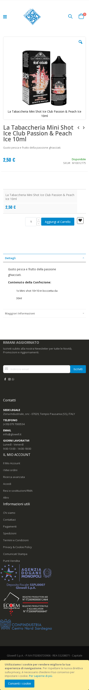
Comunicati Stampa (15, 554)
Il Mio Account (11, 463)
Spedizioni (9, 533)
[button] (80, 45)
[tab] (44, 258)
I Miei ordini (10, 470)
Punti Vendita (11, 561)
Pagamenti (10, 526)
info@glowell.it (12, 434)
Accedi (7, 484)
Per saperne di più (40, 676)
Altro (6, 497)
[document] (45, 675)
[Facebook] (5, 379)
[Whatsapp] (13, 379)
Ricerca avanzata (14, 477)
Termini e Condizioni (16, 540)
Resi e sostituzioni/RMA (17, 491)
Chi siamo (9, 513)
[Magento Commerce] (32, 17)
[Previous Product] (78, 127)
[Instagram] (9, 379)
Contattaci (9, 519)
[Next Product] (83, 127)
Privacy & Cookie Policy (17, 547)
